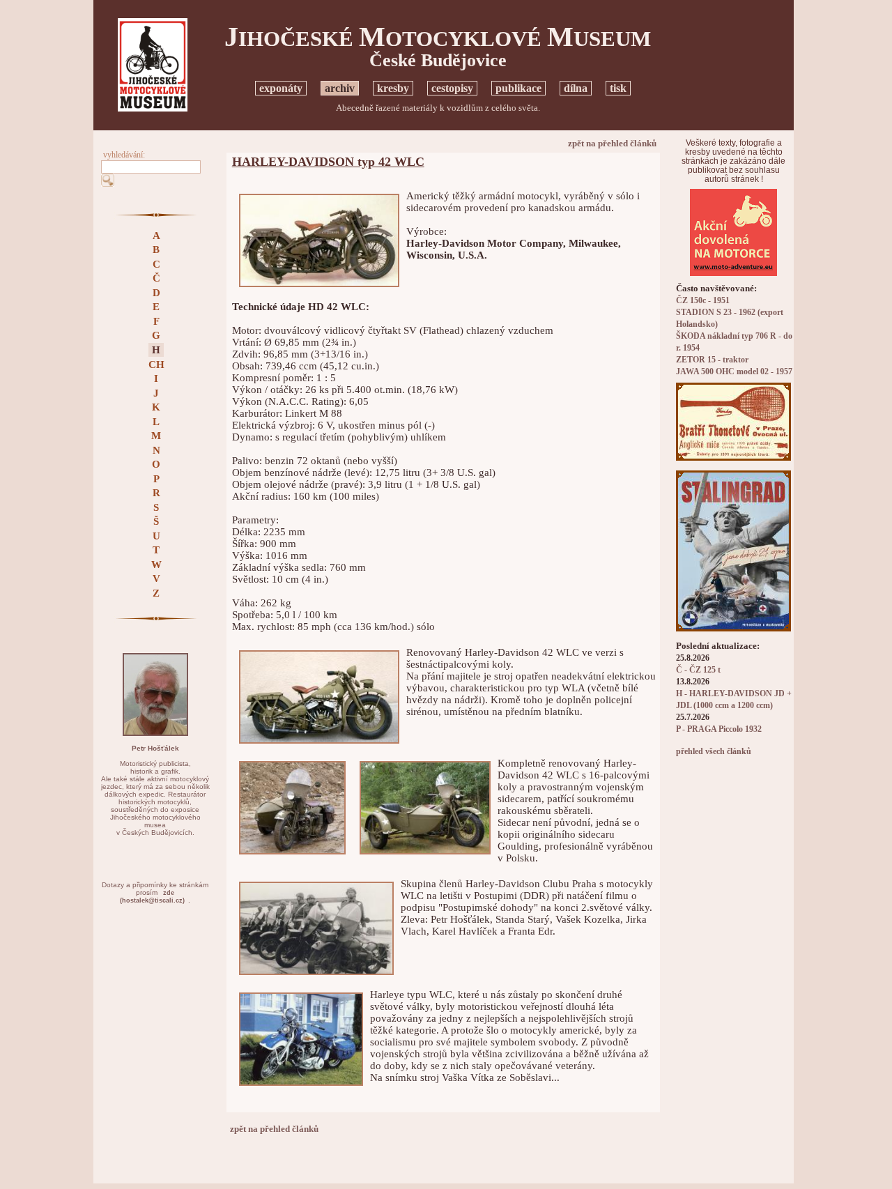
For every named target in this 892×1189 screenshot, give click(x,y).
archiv (340, 88)
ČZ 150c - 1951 (703, 300)
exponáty (280, 88)
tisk (618, 88)
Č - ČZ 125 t (698, 670)
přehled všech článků (713, 751)
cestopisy (452, 88)
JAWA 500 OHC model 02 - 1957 (734, 371)
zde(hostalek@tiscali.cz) (152, 896)
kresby (393, 88)
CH (156, 364)
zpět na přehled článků (612, 143)
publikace (518, 88)
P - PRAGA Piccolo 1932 (719, 729)
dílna (575, 88)
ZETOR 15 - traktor (712, 360)
